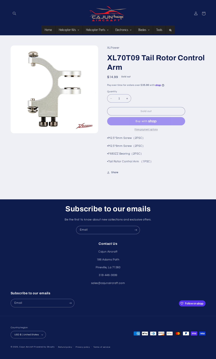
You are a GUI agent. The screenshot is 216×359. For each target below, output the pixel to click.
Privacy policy (83, 347)
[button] (14, 13)
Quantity (112, 91)
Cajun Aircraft (26, 347)
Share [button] (114, 172)
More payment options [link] (146, 130)
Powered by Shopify (44, 347)
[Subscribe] (136, 230)
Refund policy (65, 347)
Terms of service (101, 347)
